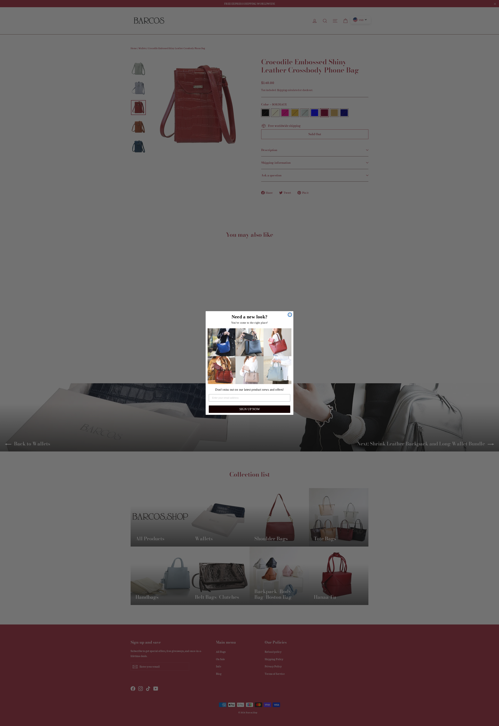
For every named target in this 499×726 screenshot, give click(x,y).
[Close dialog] (290, 315)
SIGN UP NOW (249, 409)
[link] (221, 342)
